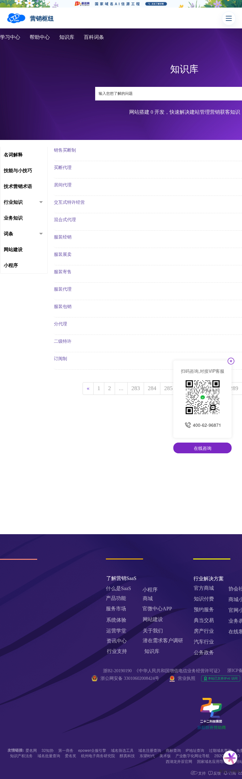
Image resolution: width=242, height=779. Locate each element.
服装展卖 (63, 254)
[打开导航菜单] (229, 18)
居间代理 (63, 185)
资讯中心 (117, 640)
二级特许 (63, 341)
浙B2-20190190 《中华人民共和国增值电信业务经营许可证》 (162, 670)
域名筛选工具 (122, 750)
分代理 (60, 324)
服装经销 (63, 237)
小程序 (11, 265)
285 (168, 388)
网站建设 (13, 249)
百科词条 (94, 37)
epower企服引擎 (92, 750)
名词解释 (13, 154)
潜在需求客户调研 (163, 640)
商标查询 (173, 750)
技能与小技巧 (18, 170)
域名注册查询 (149, 750)
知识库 (66, 37)
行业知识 (13, 202)
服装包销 (63, 306)
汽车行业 (204, 641)
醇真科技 (127, 755)
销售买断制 (65, 150)
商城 (148, 598)
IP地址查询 (195, 750)
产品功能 (116, 598)
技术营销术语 (18, 186)
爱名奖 (70, 755)
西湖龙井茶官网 (179, 761)
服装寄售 (63, 271)
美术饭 (165, 755)
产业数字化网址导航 (193, 755)
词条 (8, 233)
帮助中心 (40, 37)
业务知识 (13, 217)
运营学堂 (116, 630)
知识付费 (204, 598)
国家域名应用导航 (212, 761)
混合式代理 (65, 219)
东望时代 (147, 755)
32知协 (48, 750)
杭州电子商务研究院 (98, 755)
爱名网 (31, 750)
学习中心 (10, 37)
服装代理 (63, 289)
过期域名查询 (220, 750)
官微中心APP (157, 608)
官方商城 (204, 588)
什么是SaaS (118, 588)
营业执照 (186, 678)
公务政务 (204, 652)
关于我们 (153, 630)
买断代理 (63, 167)
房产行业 (204, 631)
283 (135, 388)
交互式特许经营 (69, 202)
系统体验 (116, 620)
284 (152, 388)
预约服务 (204, 609)
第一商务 (65, 750)
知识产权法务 (21, 755)
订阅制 (60, 358)
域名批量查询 (48, 755)
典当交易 (204, 620)
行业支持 (117, 651)
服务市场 (116, 608)
